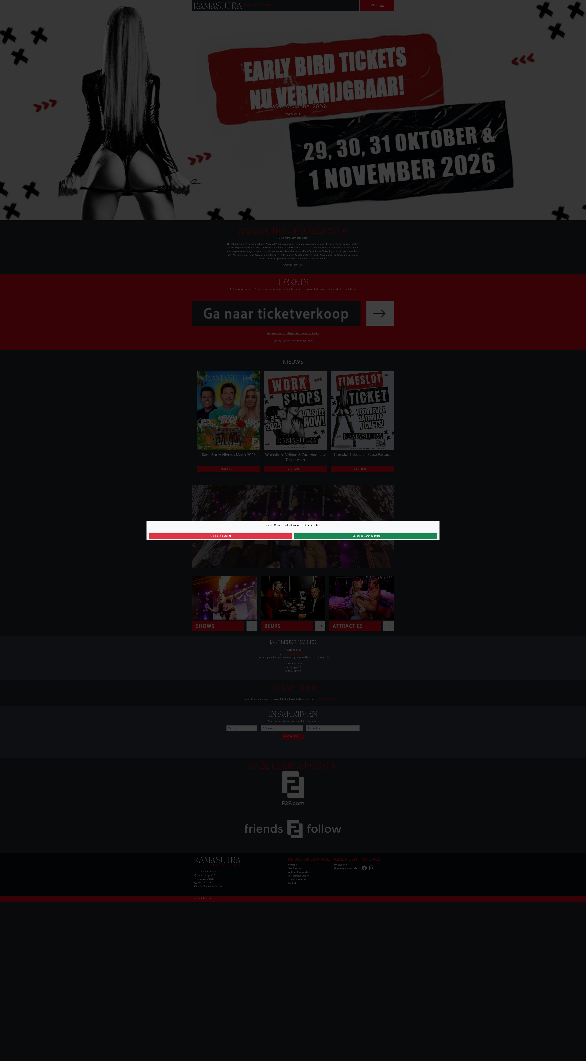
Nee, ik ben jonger (219, 536)
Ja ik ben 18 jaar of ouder (364, 536)
